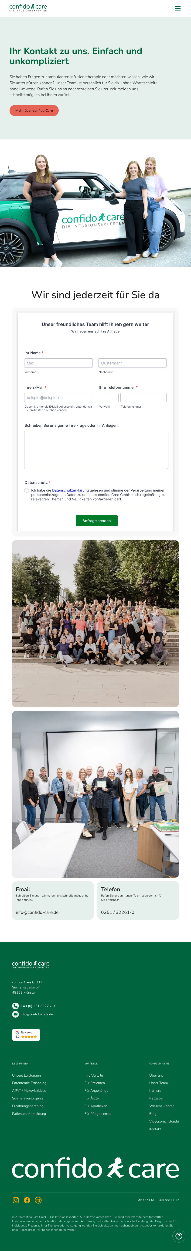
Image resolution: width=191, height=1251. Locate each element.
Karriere (155, 1090)
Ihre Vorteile (94, 1075)
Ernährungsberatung (28, 1106)
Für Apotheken (96, 1106)
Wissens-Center (161, 1106)
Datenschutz (168, 1200)
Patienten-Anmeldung (29, 1113)
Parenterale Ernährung (29, 1083)
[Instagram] (16, 1200)
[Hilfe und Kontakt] (178, 1236)
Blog (153, 1113)
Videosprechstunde (164, 1121)
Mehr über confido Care (34, 110)
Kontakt (155, 1129)
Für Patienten (95, 1083)
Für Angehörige (96, 1090)
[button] (176, 8)
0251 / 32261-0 (117, 912)
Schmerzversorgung (27, 1098)
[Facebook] (27, 1200)
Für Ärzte (92, 1098)
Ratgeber (156, 1098)
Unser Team (158, 1083)
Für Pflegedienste (98, 1113)
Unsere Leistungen (26, 1075)
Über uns (156, 1075)
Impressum (145, 1200)
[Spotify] (38, 1200)
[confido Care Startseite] (28, 8)
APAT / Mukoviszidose (29, 1090)
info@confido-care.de (37, 912)
